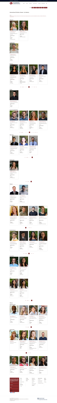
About (24, 3)
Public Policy (11, 16)
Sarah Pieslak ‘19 (22, 316)
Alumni (27, 380)
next (35, 132)
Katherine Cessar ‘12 (32, 341)
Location (35, 7)
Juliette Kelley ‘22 (22, 75)
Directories (27, 379)
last (33, 253)
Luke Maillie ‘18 (12, 121)
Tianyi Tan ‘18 (12, 289)
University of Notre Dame (16, 398)
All (32, 7)
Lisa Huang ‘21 (31, 367)
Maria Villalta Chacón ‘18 (42, 367)
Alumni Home (45, 7)
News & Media (43, 3)
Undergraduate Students (33, 385)
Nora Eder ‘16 (22, 367)
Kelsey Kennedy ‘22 (32, 75)
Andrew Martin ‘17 (22, 121)
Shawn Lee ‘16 (41, 75)
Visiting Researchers (40, 380)
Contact (21, 380)
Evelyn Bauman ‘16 (13, 31)
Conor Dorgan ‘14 (22, 195)
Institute (21, 379)
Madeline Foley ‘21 (22, 31)
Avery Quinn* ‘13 (31, 316)
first (25, 157)
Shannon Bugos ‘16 (22, 341)
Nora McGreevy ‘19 (13, 267)
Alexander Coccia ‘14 (42, 341)
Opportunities (35, 3)
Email (11, 387)
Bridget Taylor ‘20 (12, 171)
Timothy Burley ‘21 (13, 367)
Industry (38, 7)
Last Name (11, 384)
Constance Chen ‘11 (13, 54)
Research (30, 3)
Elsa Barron (12, 341)
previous (22, 132)
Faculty (32, 382)
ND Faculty (39, 379)
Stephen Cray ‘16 (12, 195)
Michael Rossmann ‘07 (13, 101)
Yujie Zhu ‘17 (22, 289)
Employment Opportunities (21, 384)
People (27, 3)
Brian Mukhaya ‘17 (13, 316)
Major (40, 7)
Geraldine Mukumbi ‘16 (42, 121)
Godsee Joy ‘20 (12, 75)
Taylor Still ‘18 (22, 146)
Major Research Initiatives (33, 379)
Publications (33, 381)
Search (46, 3)
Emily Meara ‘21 (31, 121)
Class (42, 7)
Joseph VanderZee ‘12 (32, 146)
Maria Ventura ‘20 (41, 316)
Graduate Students (34, 383)
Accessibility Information (12, 400)
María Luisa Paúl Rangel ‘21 (23, 268)
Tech (13, 16)
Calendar (39, 3)
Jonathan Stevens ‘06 (13, 146)
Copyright (11, 398)
